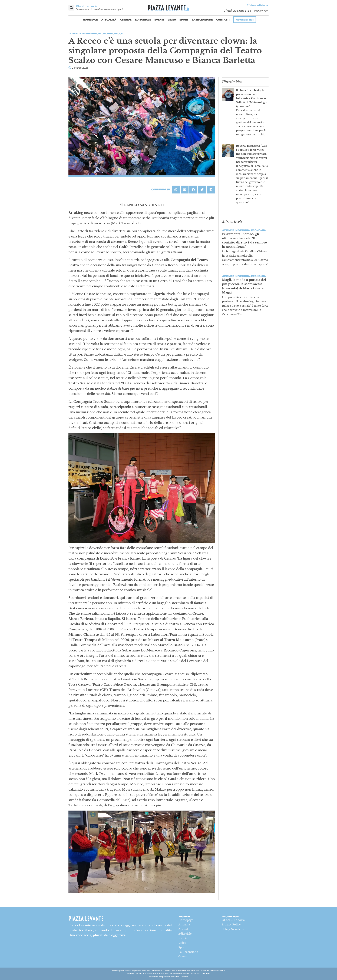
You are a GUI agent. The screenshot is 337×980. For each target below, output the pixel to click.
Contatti (223, 19)
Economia (105, 33)
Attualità (108, 19)
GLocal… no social (234, 920)
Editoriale (143, 19)
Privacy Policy (231, 924)
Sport (184, 19)
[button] (71, 8)
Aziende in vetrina (83, 33)
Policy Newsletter (234, 929)
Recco (118, 33)
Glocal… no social (87, 6)
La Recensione (202, 19)
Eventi (159, 19)
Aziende (125, 19)
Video (171, 19)
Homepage (90, 19)
